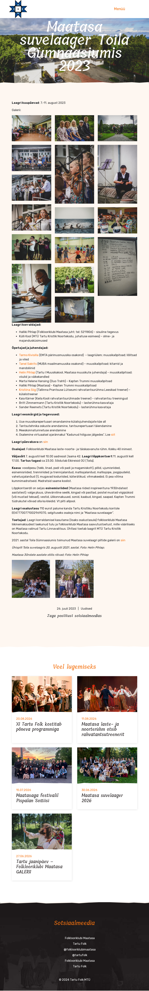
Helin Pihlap (27, 372)
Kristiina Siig (27, 390)
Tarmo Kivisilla (28, 355)
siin (45, 442)
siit (112, 434)
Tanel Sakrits (28, 363)
